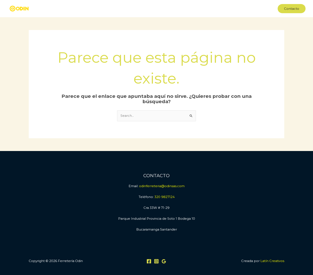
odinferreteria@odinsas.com (162, 186)
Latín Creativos (272, 261)
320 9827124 (164, 197)
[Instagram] (156, 261)
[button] (292, 8)
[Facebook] (148, 261)
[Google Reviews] (163, 261)
